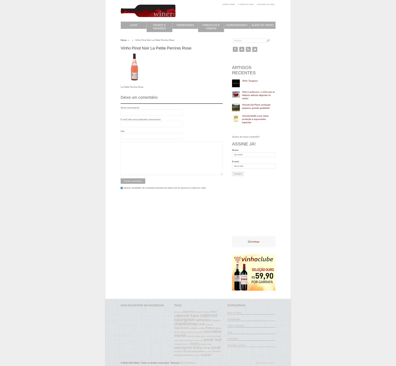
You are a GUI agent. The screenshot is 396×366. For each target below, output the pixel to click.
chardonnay (186, 323)
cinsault (209, 324)
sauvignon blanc (188, 347)
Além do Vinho (263, 25)
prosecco (185, 344)
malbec (216, 331)
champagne (216, 320)
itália (206, 331)
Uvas (133, 25)
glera (190, 332)
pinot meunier (198, 340)
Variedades (185, 25)
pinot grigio (179, 340)
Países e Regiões (236, 325)
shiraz (207, 347)
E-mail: (235, 161)
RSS (248, 49)
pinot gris (188, 340)
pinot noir (213, 339)
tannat (186, 351)
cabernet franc (186, 315)
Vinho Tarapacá (250, 81)
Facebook (235, 49)
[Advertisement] (255, 208)
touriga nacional (183, 355)
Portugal (177, 344)
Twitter (254, 49)
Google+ (241, 49)
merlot (180, 335)
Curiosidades (236, 25)
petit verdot (206, 336)
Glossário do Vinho (266, 4)
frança (210, 328)
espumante (181, 327)
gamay (218, 328)
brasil (213, 311)
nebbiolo (197, 336)
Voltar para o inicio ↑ (265, 363)
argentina (188, 311)
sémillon (178, 351)
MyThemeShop (187, 363)
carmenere (203, 320)
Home (124, 40)
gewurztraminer (181, 332)
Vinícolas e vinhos (211, 27)
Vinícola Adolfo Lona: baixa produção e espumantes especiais (255, 119)
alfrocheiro (178, 312)
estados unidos (197, 328)
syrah (216, 347)
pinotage (217, 336)
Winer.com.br (148, 11)
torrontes (216, 351)
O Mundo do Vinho (246, 4)
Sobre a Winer (228, 4)
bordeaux (206, 312)
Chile (201, 324)
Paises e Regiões (159, 27)
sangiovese (205, 344)
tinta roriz (207, 352)
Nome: (235, 150)
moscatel (190, 336)
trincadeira (196, 355)
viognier (206, 355)
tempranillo (197, 351)
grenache (198, 332)
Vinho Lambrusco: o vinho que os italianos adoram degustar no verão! (258, 95)
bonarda (198, 312)
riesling (194, 343)
